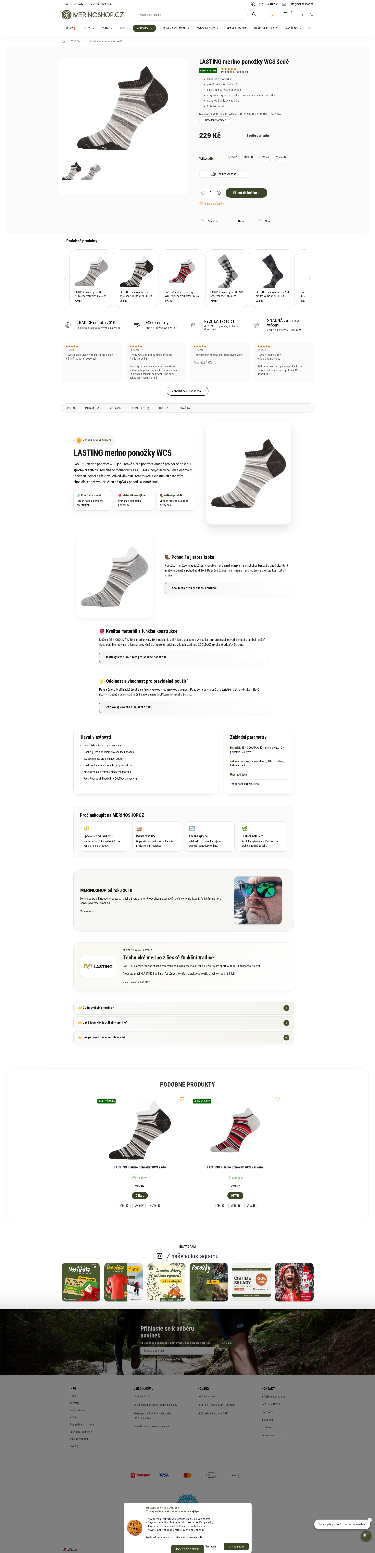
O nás (65, 4)
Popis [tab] (71, 408)
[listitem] (91, 278)
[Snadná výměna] (210, 836)
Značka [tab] (185, 408)
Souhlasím (238, 1546)
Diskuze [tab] (164, 408)
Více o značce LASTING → (138, 982)
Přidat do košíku (245, 193)
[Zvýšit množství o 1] (218, 193)
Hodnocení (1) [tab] (140, 408)
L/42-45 (139, 1205)
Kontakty (78, 4)
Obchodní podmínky (81, 1431)
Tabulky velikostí (79, 1438)
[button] (65, 279)
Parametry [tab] (92, 408)
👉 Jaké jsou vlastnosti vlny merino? (182, 1023)
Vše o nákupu (77, 1410)
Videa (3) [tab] (115, 408)
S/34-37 (123, 1205)
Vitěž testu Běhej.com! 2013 (213, 1413)
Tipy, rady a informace (82, 1424)
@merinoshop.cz (271, 1435)
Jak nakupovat (142, 1396)
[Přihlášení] (302, 16)
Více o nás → (88, 911)
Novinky (74, 1446)
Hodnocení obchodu (99, 4)
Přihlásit (227, 1343)
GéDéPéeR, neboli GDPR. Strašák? (216, 1404)
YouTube (266, 1427)
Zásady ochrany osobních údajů (151, 1426)
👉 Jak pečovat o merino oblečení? (182, 1037)
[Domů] (64, 41)
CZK (286, 11)
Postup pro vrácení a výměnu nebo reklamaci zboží (153, 1415)
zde (200, 1537)
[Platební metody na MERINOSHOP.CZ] (140, 1474)
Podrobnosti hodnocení (234, 71)
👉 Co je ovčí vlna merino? (182, 1008)
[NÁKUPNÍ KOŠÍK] (312, 15)
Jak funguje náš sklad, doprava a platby (155, 1404)
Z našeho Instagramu (193, 1256)
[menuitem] (71, 28)
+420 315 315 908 (271, 1404)
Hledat (256, 14)
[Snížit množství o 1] (203, 193)
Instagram (267, 1419)
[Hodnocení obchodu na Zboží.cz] (70, 1549)
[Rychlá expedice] (157, 836)
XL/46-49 (155, 1205)
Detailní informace (215, 120)
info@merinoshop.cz (273, 1396)
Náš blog (74, 1417)
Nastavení (210, 1546)
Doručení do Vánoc (208, 1396)
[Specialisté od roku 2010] (104, 836)
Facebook (267, 1412)
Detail (140, 1195)
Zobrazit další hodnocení (186, 391)
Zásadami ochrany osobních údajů (195, 1359)
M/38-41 (235, 1205)
